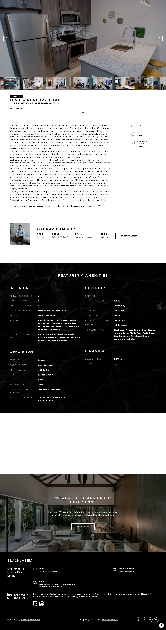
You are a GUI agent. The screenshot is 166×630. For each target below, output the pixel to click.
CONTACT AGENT (129, 236)
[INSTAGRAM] (138, 619)
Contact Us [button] (83, 527)
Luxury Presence (30, 619)
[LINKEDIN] (150, 619)
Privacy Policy (110, 619)
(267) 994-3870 (60, 237)
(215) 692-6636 (126, 571)
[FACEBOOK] (144, 619)
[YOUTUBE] (156, 619)
